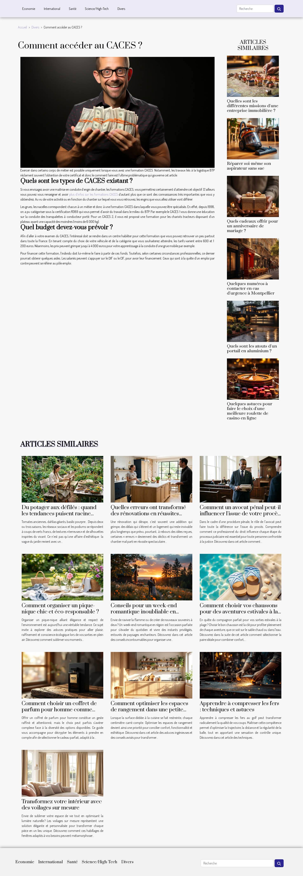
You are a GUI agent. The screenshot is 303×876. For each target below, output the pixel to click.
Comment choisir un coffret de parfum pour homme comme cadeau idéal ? (59, 709)
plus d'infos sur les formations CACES (93, 194)
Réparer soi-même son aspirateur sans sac (249, 166)
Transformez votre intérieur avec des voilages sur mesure (62, 804)
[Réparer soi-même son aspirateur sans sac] (253, 138)
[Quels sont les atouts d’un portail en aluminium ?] (253, 321)
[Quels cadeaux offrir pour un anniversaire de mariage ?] (253, 196)
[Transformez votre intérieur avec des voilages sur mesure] (62, 773)
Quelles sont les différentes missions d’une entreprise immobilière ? (252, 106)
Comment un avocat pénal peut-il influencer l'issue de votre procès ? (240, 513)
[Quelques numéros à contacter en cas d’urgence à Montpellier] (253, 258)
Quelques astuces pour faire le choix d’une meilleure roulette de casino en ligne (249, 411)
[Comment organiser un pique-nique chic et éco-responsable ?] (62, 577)
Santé (72, 9)
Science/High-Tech (97, 9)
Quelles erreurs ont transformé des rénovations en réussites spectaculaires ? (148, 513)
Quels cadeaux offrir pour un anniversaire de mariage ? (252, 226)
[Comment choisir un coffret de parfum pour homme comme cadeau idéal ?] (62, 675)
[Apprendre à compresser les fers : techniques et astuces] (240, 675)
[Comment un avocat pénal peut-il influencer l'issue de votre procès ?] (240, 479)
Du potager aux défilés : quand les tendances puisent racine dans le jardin (59, 513)
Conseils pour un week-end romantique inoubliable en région (144, 611)
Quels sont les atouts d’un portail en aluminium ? (252, 349)
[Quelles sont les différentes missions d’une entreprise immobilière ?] (253, 76)
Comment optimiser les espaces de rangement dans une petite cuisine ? (149, 709)
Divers (121, 9)
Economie (28, 9)
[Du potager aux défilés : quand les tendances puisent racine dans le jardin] (62, 479)
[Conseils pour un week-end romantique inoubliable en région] (151, 577)
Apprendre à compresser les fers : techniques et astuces (239, 706)
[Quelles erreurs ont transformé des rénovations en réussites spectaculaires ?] (151, 479)
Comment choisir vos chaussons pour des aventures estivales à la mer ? (239, 611)
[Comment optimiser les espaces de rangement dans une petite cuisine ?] (151, 675)
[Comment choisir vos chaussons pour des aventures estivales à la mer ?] (240, 577)
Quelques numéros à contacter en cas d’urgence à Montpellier (251, 288)
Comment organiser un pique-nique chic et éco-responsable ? (60, 608)
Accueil (22, 27)
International (52, 9)
